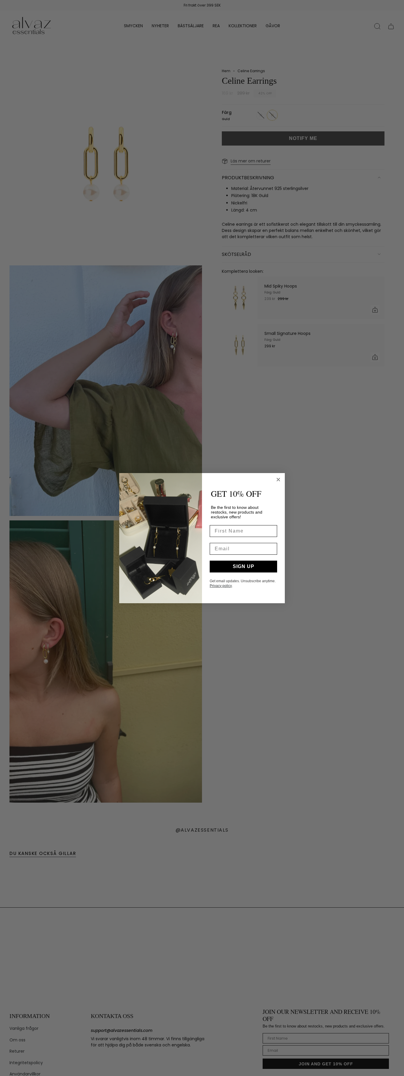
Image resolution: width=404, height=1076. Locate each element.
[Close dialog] (278, 479)
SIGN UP (243, 566)
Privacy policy (221, 586)
